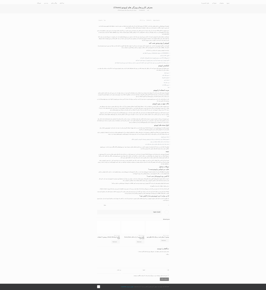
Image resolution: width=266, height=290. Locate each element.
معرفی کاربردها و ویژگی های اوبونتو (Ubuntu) (127, 10)
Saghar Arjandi (156, 20)
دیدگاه (167, 254)
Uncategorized (142, 10)
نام (168, 269)
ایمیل (143, 269)
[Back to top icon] (98, 286)
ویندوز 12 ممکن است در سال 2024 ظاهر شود (158, 237)
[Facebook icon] (101, 286)
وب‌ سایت (119, 269)
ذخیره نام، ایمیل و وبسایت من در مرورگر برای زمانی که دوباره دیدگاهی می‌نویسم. (150, 275)
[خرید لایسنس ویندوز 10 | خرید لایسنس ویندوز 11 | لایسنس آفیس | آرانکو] (133, 3)
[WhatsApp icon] (103, 286)
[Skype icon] (104, 286)
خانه (148, 10)
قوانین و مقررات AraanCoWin (127, 286)
